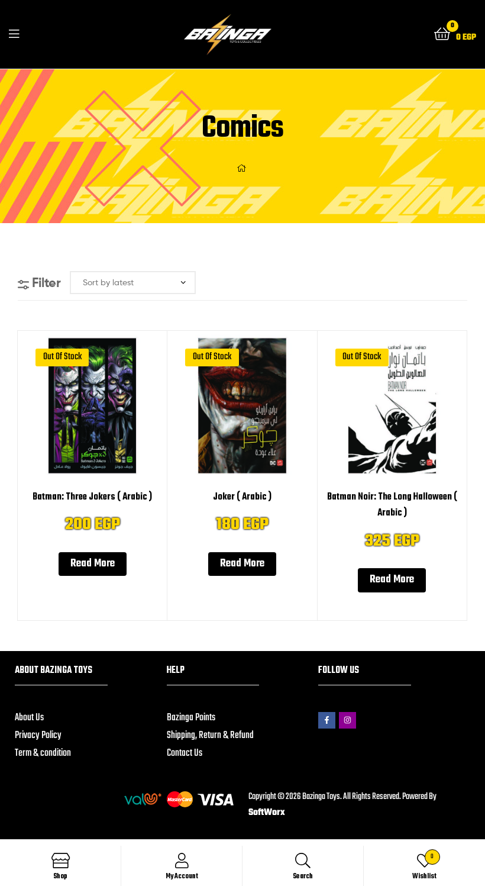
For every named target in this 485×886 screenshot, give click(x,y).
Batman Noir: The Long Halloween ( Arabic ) (392, 505)
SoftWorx (266, 813)
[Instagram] (347, 720)
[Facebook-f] (326, 720)
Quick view (106, 413)
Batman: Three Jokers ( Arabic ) (92, 497)
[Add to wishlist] (77, 413)
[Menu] (14, 34)
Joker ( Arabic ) (242, 497)
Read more (92, 563)
